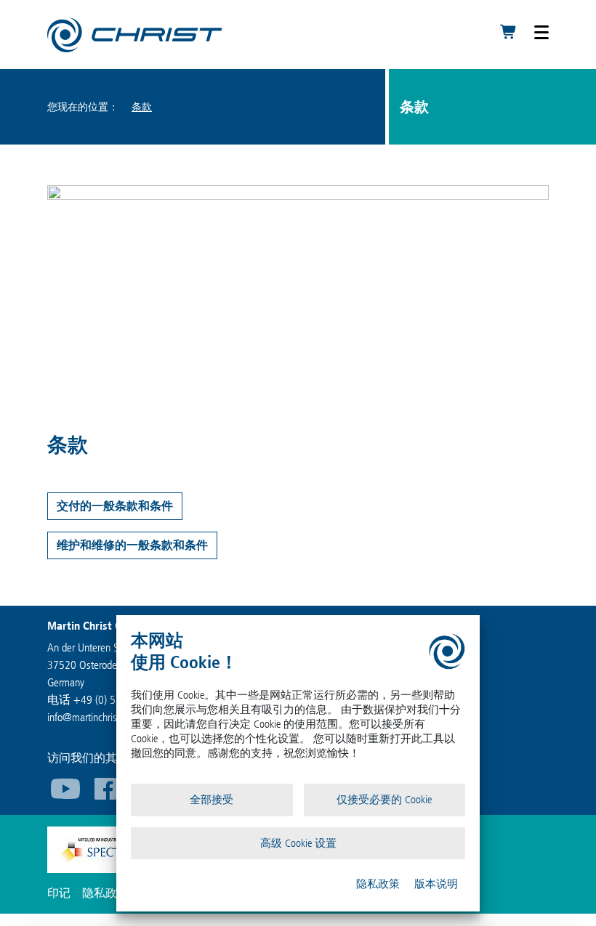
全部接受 (211, 799)
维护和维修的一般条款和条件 (132, 545)
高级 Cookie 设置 (298, 843)
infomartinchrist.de (90, 717)
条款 (142, 107)
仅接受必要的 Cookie (384, 799)
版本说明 (436, 883)
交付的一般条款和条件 (115, 506)
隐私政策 (378, 883)
